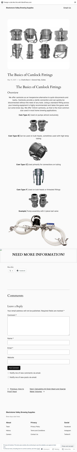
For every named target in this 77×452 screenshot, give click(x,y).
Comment (12, 315)
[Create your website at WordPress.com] (38, 2)
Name (10, 338)
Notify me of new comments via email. (25, 373)
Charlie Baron (25, 80)
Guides (43, 80)
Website (10, 357)
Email (10, 348)
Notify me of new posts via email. (23, 377)
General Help (36, 80)
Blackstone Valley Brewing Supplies (19, 8)
